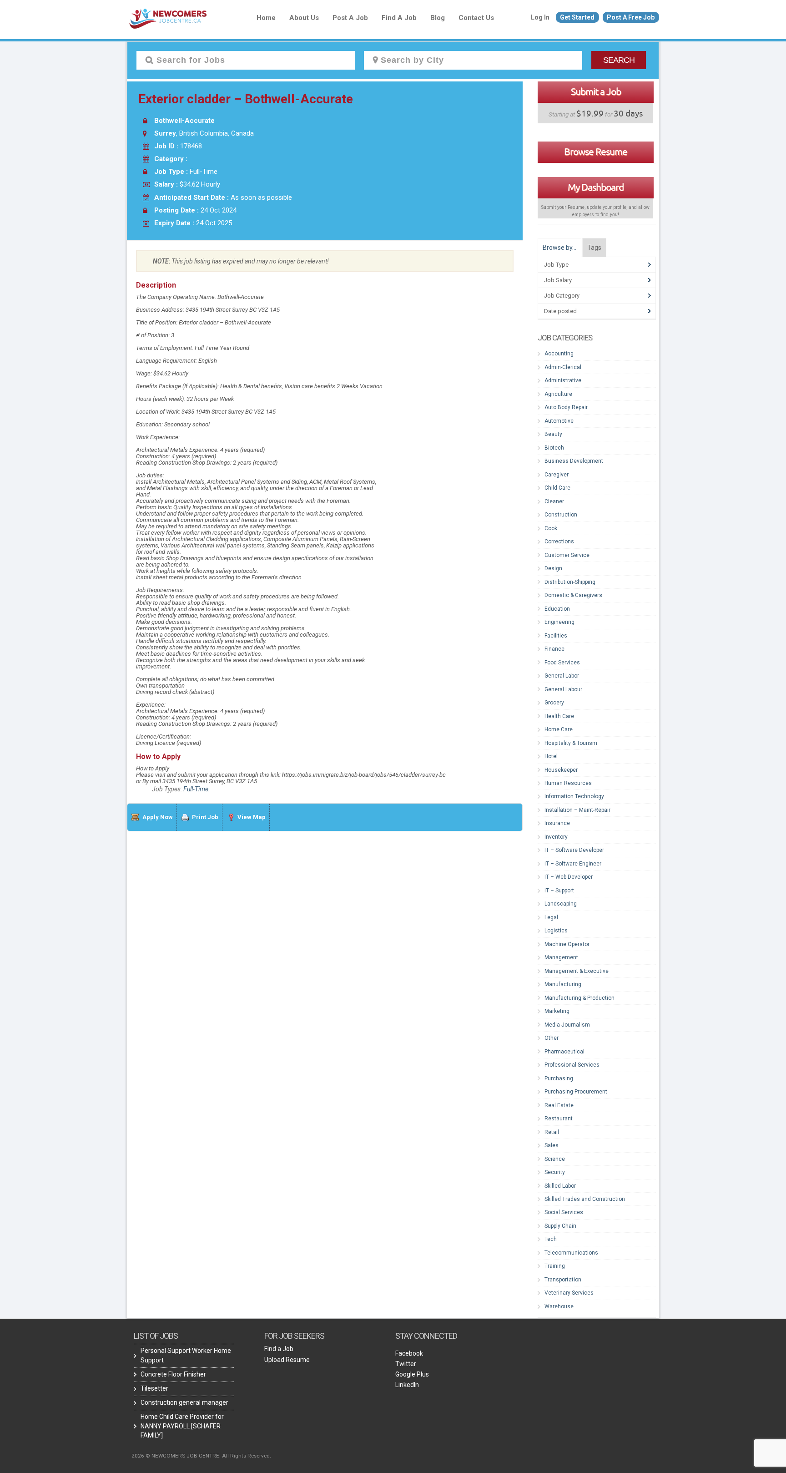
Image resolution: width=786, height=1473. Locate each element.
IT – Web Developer (568, 877)
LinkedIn (407, 1384)
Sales (551, 1145)
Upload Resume (287, 1359)
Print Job (205, 817)
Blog (437, 18)
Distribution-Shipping (569, 582)
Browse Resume (595, 151)
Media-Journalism (567, 1025)
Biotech (554, 448)
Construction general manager (184, 1402)
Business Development (573, 461)
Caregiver (556, 474)
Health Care (559, 716)
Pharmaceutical (564, 1051)
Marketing (556, 1011)
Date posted (560, 311)
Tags (594, 247)
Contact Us (476, 18)
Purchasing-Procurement (575, 1091)
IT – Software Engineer (572, 864)
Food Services (562, 662)
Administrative (562, 380)
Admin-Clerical (562, 367)
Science (554, 1159)
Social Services (563, 1212)
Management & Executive (576, 971)
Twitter (405, 1363)
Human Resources (568, 783)
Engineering (559, 622)
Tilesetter (154, 1388)
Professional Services (572, 1065)
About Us (304, 18)
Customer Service (567, 555)
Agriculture (558, 394)
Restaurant (558, 1118)
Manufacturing (562, 984)
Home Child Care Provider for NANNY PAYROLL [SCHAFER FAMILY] (182, 1425)
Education (557, 609)
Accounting (559, 353)
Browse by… (559, 247)
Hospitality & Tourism (570, 743)
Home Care (558, 729)
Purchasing (558, 1078)
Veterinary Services (569, 1293)
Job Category (561, 295)
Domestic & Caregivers (573, 595)
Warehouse (559, 1306)
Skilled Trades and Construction (584, 1199)
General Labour (563, 689)
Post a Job (350, 18)
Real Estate (559, 1105)
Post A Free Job (631, 17)
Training (554, 1266)
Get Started (577, 17)
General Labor (561, 676)
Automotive (559, 421)
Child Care (557, 488)
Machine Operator (567, 944)
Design (553, 568)
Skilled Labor (560, 1186)
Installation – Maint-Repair (577, 810)
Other (551, 1038)
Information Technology (574, 796)
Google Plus (412, 1374)
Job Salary (558, 280)
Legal (551, 917)
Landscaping (560, 904)
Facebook (409, 1353)
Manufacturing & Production (579, 998)
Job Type (556, 264)
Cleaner (554, 501)
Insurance (557, 823)
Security (554, 1172)
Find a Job (399, 18)
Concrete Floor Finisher (173, 1374)
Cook (550, 528)
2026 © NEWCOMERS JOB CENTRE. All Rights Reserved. (201, 1456)
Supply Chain (560, 1226)
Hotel (551, 756)
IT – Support (559, 890)
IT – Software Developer (574, 850)
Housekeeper (561, 770)
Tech (550, 1239)
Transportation (562, 1279)
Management (561, 957)
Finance (554, 649)
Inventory (556, 837)
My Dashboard (596, 187)
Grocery (554, 702)
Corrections (559, 541)
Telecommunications (571, 1253)
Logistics (556, 930)
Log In (540, 17)
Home (266, 18)
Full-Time (195, 789)
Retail (551, 1132)
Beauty (553, 434)
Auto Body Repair (566, 407)
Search (619, 60)
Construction (560, 514)
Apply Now (157, 817)
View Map (251, 817)
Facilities (555, 636)
